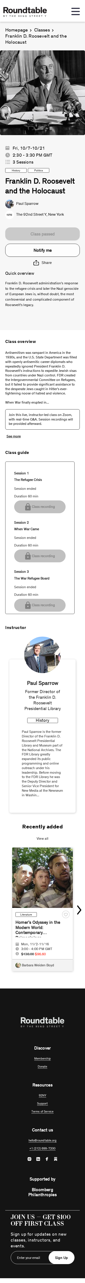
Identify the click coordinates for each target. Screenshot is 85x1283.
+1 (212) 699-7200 (42, 1148)
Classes (42, 30)
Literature (26, 914)
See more (14, 436)
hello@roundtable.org (43, 1140)
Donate (42, 1066)
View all (43, 838)
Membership (42, 1058)
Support (42, 1103)
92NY (42, 1095)
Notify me (43, 250)
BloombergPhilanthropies (42, 1192)
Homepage (16, 30)
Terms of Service (42, 1111)
